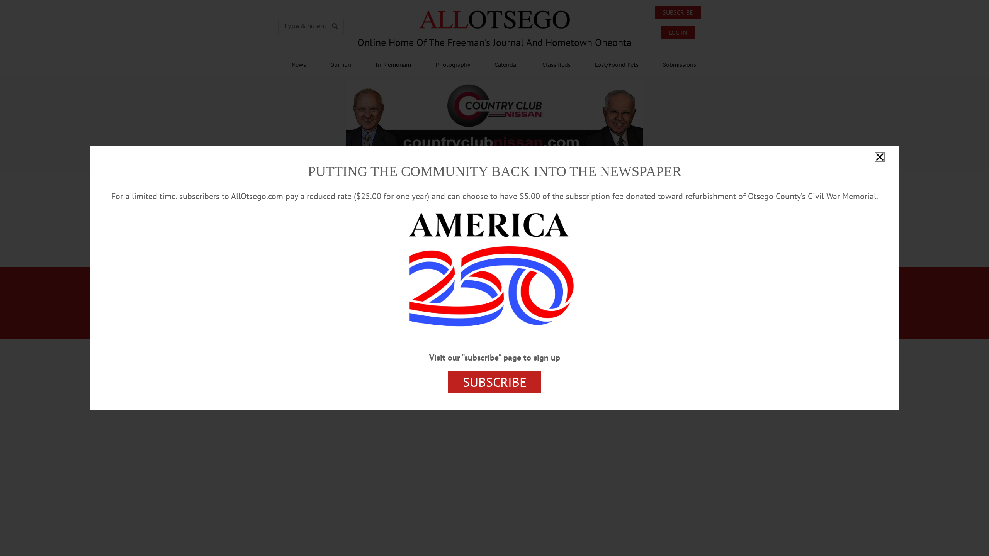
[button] (880, 157)
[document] (494, 278)
